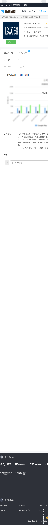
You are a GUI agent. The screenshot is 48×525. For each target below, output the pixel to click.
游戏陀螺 (3, 505)
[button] (33, 11)
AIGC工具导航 (25, 510)
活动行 (22, 505)
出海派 (2, 510)
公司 (18, 17)
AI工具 (41, 510)
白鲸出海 (12, 17)
